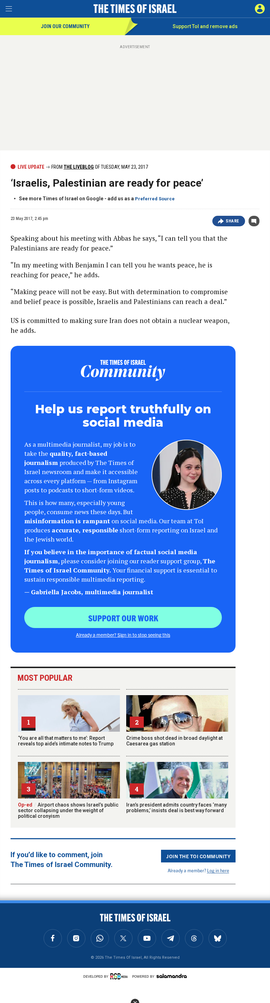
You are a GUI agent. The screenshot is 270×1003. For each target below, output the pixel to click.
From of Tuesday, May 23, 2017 (99, 167)
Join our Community (65, 26)
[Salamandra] (171, 976)
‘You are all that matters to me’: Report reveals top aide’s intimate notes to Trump (66, 740)
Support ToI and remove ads (205, 26)
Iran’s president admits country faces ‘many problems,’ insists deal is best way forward (176, 807)
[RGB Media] (120, 976)
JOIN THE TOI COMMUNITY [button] (198, 856)
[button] (260, 9)
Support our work (123, 618)
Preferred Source (155, 198)
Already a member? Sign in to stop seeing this (123, 635)
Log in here (218, 870)
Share (232, 221)
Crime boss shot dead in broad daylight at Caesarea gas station (174, 740)
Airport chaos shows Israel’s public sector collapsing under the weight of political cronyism (68, 810)
